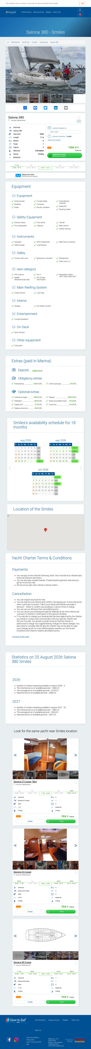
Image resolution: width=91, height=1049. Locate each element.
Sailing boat (44, 42)
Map (27, 1044)
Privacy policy (30, 1040)
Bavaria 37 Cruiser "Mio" (25, 781)
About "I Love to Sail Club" (33, 1042)
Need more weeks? (54, 140)
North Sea (25, 42)
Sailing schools (38, 12)
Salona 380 (54, 42)
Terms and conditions (32, 1037)
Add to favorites (78, 121)
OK (82, 3)
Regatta (48, 12)
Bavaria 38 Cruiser (22, 962)
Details (30, 821)
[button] (10, 466)
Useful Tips (56, 12)
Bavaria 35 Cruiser (22, 872)
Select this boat (59, 155)
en (8, 42)
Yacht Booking (26, 12)
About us (38, 1030)
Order (62, 821)
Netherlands (15, 42)
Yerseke (34, 42)
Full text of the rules (20, 637)
